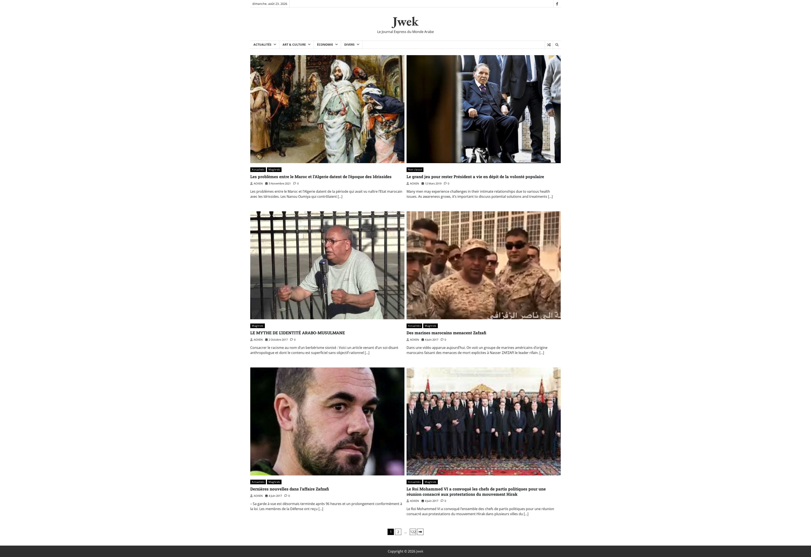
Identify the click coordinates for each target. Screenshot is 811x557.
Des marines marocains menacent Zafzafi (446, 332)
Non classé (415, 169)
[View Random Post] (549, 45)
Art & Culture (294, 44)
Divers (349, 44)
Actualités (262, 44)
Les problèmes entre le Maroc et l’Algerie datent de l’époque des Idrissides (321, 176)
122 (413, 532)
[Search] (557, 45)
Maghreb (274, 169)
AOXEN (258, 183)
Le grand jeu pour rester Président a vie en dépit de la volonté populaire (475, 176)
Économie (325, 44)
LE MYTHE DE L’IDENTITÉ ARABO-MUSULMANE (297, 332)
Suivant (420, 532)
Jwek (406, 21)
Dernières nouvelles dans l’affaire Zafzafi (289, 488)
